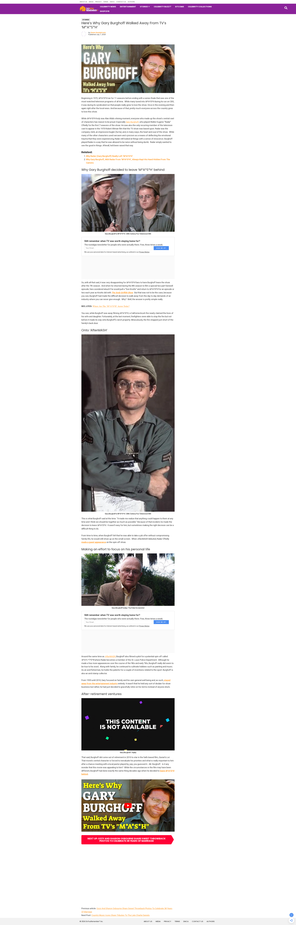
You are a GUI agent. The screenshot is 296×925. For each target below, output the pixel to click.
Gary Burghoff (132, 122)
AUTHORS (131, 2)
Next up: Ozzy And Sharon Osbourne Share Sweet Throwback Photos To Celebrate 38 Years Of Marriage (127, 839)
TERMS (105, 2)
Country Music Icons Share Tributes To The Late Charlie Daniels (120, 915)
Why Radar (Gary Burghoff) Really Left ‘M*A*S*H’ (109, 156)
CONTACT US (121, 2)
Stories (85, 20)
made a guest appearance (93, 542)
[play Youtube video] (128, 805)
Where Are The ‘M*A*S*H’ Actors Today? (111, 306)
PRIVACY (98, 2)
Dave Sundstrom (98, 32)
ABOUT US (83, 2)
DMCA (112, 2)
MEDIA (91, 2)
